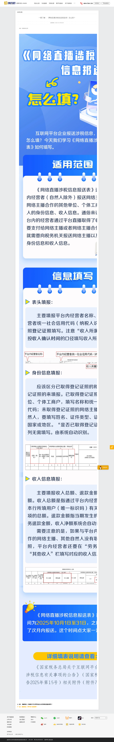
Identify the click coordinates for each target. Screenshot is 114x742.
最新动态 (9, 722)
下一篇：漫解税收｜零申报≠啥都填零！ (27, 706)
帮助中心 (33, 717)
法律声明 (46, 739)
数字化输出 (59, 3)
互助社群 (51, 3)
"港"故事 (9, 724)
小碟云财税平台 (19, 734)
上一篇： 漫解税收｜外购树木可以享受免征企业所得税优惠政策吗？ (34, 704)
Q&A (32, 719)
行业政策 (33, 722)
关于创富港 (68, 3)
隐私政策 (51, 739)
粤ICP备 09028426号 (38, 739)
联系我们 (97, 3)
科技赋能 (9, 727)
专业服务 (44, 3)
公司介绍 (9, 719)
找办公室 (37, 3)
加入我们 (22, 719)
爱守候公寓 (10, 734)
